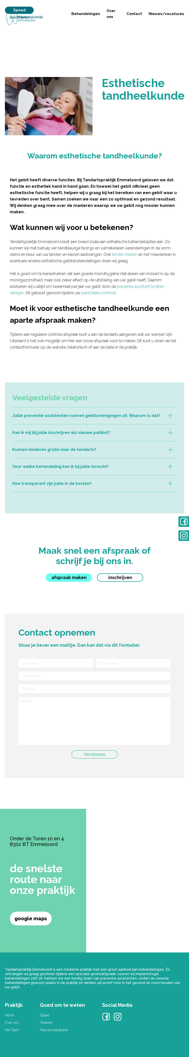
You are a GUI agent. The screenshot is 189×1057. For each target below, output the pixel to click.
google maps (31, 918)
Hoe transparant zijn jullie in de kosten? (52, 483)
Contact (134, 14)
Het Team (12, 1030)
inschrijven (120, 577)
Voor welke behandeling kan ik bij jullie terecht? (60, 466)
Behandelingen (85, 14)
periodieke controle (98, 293)
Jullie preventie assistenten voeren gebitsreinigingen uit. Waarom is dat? (86, 415)
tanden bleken (124, 254)
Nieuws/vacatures (166, 14)
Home (9, 1015)
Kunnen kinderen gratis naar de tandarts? (54, 449)
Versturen (94, 754)
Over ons (12, 1023)
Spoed (19, 10)
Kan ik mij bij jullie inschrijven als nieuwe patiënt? (61, 432)
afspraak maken (69, 577)
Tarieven (46, 1023)
